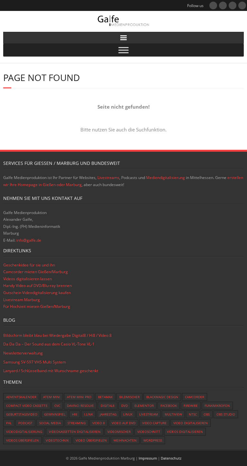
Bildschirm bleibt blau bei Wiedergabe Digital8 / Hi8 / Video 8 (57, 335)
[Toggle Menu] (123, 50)
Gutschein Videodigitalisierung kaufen (37, 292)
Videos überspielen (22, 440)
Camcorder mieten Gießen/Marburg (35, 271)
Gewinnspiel (54, 414)
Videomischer (119, 431)
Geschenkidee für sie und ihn (29, 265)
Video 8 (98, 423)
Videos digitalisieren (185, 431)
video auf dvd (123, 423)
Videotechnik (57, 440)
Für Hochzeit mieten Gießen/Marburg (36, 306)
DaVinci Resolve (80, 405)
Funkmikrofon (217, 405)
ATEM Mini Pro (79, 397)
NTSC (193, 414)
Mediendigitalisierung (165, 177)
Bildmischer (129, 397)
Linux (128, 414)
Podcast (25, 423)
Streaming (77, 423)
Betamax (105, 397)
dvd (124, 405)
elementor (144, 405)
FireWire (191, 405)
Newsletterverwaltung (23, 353)
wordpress (152, 440)
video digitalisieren (190, 423)
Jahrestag (108, 414)
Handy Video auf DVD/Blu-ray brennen (37, 285)
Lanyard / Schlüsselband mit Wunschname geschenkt (50, 370)
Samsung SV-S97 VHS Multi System (34, 362)
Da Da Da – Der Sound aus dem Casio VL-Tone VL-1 (49, 344)
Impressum (148, 458)
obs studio (225, 414)
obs (207, 414)
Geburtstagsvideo (21, 414)
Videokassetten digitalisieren (75, 431)
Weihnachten (125, 440)
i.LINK (88, 414)
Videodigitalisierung (24, 431)
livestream (148, 414)
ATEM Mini (51, 397)
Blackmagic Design (162, 397)
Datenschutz (171, 458)
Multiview (173, 414)
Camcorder (194, 397)
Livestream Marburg (21, 299)
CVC (57, 405)
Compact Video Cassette (27, 405)
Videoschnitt (148, 431)
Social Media (50, 423)
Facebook (168, 405)
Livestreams (108, 177)
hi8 (74, 414)
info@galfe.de (28, 240)
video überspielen (91, 440)
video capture (154, 423)
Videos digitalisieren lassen (27, 279)
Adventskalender (21, 397)
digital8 (107, 405)
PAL (9, 423)
